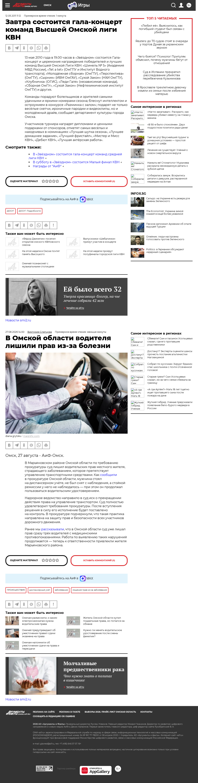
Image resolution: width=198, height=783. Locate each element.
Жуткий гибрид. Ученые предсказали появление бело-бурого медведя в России (169, 405)
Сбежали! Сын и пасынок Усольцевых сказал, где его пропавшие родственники (170, 341)
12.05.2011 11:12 (13, 15)
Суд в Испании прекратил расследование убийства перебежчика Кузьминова (161, 75)
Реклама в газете (69, 712)
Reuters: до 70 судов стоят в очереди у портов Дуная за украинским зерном (162, 44)
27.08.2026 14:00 (14, 331)
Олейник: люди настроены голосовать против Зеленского (165, 238)
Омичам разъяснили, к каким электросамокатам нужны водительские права (39, 620)
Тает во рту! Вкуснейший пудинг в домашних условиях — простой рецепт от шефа (168, 140)
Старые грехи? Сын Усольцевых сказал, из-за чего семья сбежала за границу (169, 379)
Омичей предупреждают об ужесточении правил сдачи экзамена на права (38, 633)
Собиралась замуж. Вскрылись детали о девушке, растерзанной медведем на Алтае (167, 178)
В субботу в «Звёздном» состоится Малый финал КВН (76, 162)
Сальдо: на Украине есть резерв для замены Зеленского (168, 200)
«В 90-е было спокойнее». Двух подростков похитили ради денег (167, 126)
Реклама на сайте (44, 712)
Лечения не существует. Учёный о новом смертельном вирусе (167, 152)
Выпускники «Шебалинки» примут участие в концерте (99, 240)
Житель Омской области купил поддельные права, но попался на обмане (104, 620)
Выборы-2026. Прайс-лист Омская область (110, 712)
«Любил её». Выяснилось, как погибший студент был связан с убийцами (161, 29)
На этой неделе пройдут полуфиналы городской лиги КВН (104, 253)
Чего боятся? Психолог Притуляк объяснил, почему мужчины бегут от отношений (162, 60)
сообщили (108, 475)
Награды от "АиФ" (47, 166)
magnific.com (31, 436)
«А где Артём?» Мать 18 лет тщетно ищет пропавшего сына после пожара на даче (168, 392)
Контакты (146, 712)
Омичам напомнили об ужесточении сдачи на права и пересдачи (40, 645)
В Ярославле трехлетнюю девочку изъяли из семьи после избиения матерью (161, 91)
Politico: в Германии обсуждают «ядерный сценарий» (165, 250)
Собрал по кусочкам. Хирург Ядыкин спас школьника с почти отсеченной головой (169, 367)
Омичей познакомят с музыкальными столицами (38, 265)
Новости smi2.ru (18, 320)
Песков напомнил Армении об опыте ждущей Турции (168, 225)
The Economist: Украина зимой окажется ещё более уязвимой (164, 212)
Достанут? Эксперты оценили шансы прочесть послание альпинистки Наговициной (169, 354)
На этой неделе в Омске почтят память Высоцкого (41, 253)
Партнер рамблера (66, 768)
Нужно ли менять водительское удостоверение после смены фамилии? (102, 633)
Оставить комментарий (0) (99, 181)
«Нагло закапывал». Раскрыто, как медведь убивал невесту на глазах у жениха (169, 114)
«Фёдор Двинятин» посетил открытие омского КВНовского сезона (41, 241)
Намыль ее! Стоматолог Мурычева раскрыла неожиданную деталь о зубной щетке (168, 165)
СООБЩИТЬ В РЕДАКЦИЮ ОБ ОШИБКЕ (54, 716)
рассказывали (52, 529)
